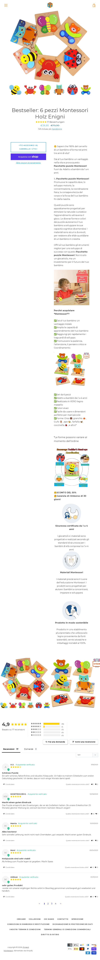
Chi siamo (49, 919)
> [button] (60, 903)
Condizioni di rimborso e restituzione (28, 924)
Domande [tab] (28, 749)
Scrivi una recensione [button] (85, 742)
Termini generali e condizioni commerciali (67, 929)
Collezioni (35, 919)
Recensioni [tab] (8, 749)
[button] (92, 784)
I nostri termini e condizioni (25, 929)
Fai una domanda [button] (56, 742)
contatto (62, 919)
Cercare (21, 919)
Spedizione (57, 129)
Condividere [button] (9, 784)
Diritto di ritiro (50, 934)
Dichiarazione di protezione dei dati (73, 924)
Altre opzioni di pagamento (28, 163)
